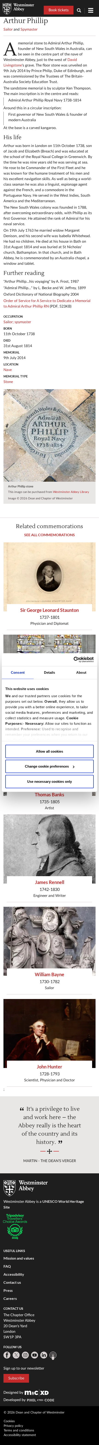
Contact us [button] (12, 1282)
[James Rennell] (49, 849)
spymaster (23, 322)
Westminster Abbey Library (71, 492)
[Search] (81, 11)
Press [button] (8, 1290)
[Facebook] (6, 1355)
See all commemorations (49, 535)
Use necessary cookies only (49, 781)
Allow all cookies (49, 751)
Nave (7, 370)
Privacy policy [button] (13, 1426)
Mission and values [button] (18, 1258)
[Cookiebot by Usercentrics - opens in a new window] (73, 660)
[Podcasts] (53, 1356)
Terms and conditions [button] (19, 1430)
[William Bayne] (49, 941)
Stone (8, 382)
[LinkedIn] (43, 1355)
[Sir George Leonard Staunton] (49, 576)
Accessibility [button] (13, 1274)
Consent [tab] (18, 672)
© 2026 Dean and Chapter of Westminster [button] (34, 1412)
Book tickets (59, 10)
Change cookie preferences (47, 766)
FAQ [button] (7, 1266)
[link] (36, 1392)
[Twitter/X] (16, 1355)
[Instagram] (25, 1355)
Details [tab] (49, 672)
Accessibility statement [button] (20, 1435)
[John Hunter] (49, 1033)
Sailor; (8, 322)
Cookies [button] (9, 1421)
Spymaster (29, 29)
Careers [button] (10, 1298)
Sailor (8, 29)
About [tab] (81, 672)
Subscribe (16, 1378)
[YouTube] (34, 1355)
